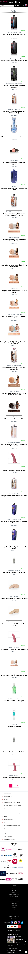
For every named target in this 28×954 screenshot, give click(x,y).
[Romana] (26, 5)
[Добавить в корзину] (3, 31)
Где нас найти (14, 896)
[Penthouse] (14, 879)
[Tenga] (14, 849)
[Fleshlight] (20, 849)
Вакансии (14, 914)
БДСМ (4, 822)
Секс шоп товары (7, 793)
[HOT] (20, 855)
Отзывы (13, 918)
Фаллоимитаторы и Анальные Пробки (11, 802)
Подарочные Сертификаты (9, 839)
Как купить (14, 903)
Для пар (14, 888)
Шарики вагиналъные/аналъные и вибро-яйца (13, 813)
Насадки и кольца (7, 810)
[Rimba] (20, 873)
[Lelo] (3, 867)
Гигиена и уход (6, 831)
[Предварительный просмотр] (25, 16)
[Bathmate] (3, 855)
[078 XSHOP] (19, 2)
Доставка (14, 907)
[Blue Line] (20, 867)
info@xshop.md (11, 952)
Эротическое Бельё (7, 796)
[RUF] (9, 861)
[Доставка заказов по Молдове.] (16, 2)
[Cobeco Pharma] (14, 867)
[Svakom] (9, 873)
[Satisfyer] (3, 879)
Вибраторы (6, 799)
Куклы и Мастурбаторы (8, 819)
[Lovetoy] (9, 879)
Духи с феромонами (7, 808)
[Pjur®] (20, 861)
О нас (14, 909)
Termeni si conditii (14, 901)
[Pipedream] (9, 849)
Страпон (5, 816)
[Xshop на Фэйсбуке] (12, 922)
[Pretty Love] (14, 873)
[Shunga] (14, 855)
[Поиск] (15, 5)
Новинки (14, 885)
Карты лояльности (14, 916)
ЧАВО (14, 899)
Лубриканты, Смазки (7, 828)
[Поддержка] (26, 952)
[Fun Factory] (14, 861)
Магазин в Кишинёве (12, 934)
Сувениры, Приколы (7, 836)
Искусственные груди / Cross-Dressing (11, 825)
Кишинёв (11, 2)
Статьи (14, 912)
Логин (22, 5)
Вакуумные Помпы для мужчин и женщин (12, 805)
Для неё (14, 890)
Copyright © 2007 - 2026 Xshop (14, 930)
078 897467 (10, 950)
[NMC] (3, 849)
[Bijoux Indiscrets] (9, 867)
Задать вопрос (17, 950)
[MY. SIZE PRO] (3, 873)
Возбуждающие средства (8, 833)
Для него (14, 892)
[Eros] (3, 861)
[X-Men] (20, 879)
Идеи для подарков (14, 894)
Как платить (14, 905)
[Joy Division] (9, 855)
